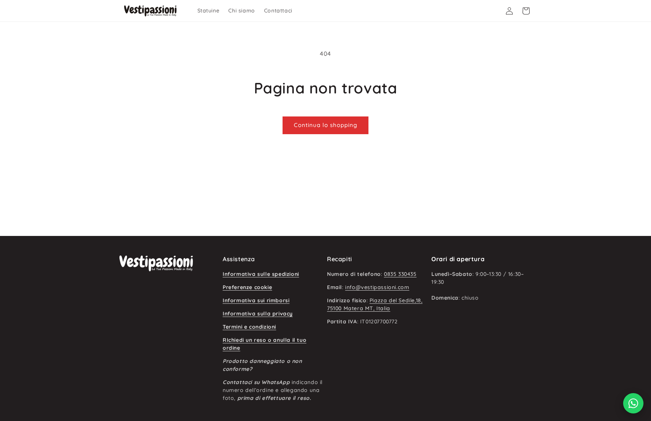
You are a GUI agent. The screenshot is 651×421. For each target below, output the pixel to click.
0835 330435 (400, 274)
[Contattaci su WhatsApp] (633, 403)
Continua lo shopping (325, 125)
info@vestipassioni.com (377, 287)
